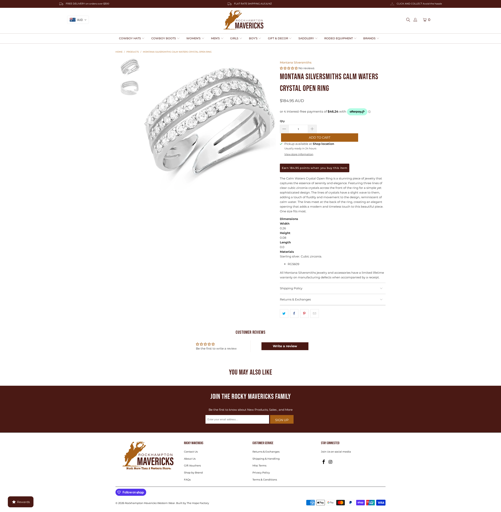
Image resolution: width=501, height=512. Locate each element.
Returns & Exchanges (265, 451)
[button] (132, 38)
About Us (190, 458)
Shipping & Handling (266, 458)
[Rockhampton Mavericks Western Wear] (243, 20)
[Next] (273, 123)
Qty (282, 121)
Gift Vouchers (192, 465)
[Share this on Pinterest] (304, 313)
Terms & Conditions (264, 479)
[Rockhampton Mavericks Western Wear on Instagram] (331, 462)
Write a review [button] (285, 346)
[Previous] (145, 123)
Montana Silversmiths (295, 62)
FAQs (187, 479)
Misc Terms (259, 465)
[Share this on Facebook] (294, 313)
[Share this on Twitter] (284, 313)
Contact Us (191, 451)
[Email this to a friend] (314, 313)
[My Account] (415, 20)
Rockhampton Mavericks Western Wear (150, 503)
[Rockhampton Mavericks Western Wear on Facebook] (324, 462)
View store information (298, 154)
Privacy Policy (261, 472)
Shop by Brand (193, 472)
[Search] (409, 20)
